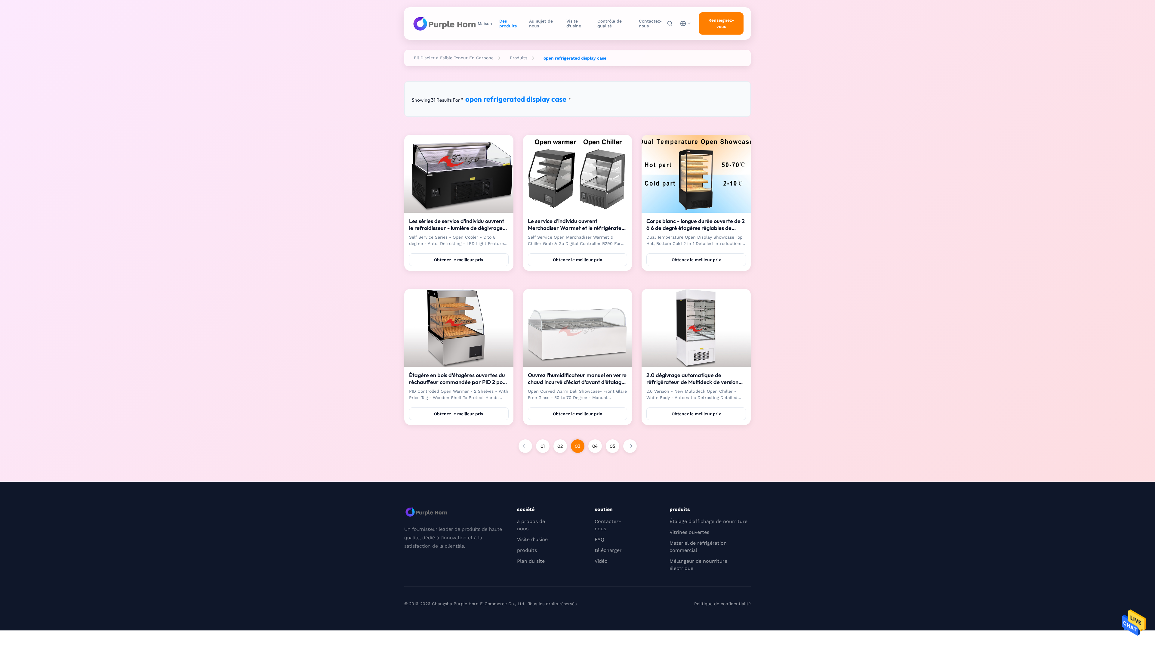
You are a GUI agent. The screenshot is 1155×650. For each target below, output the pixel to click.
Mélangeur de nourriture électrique (698, 564)
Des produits (508, 23)
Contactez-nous (650, 23)
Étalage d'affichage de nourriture (708, 521)
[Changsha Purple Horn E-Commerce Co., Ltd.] (444, 23)
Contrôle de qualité (609, 23)
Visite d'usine (573, 23)
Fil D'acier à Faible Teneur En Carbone (454, 57)
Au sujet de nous (541, 23)
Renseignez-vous (721, 23)
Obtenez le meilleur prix (458, 259)
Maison (485, 23)
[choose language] (685, 23)
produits (527, 550)
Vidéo (601, 561)
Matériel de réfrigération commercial (698, 546)
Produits (518, 57)
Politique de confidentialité (722, 603)
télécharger (608, 550)
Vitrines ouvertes (689, 532)
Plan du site (531, 561)
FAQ (599, 539)
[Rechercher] (670, 23)
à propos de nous (531, 524)
